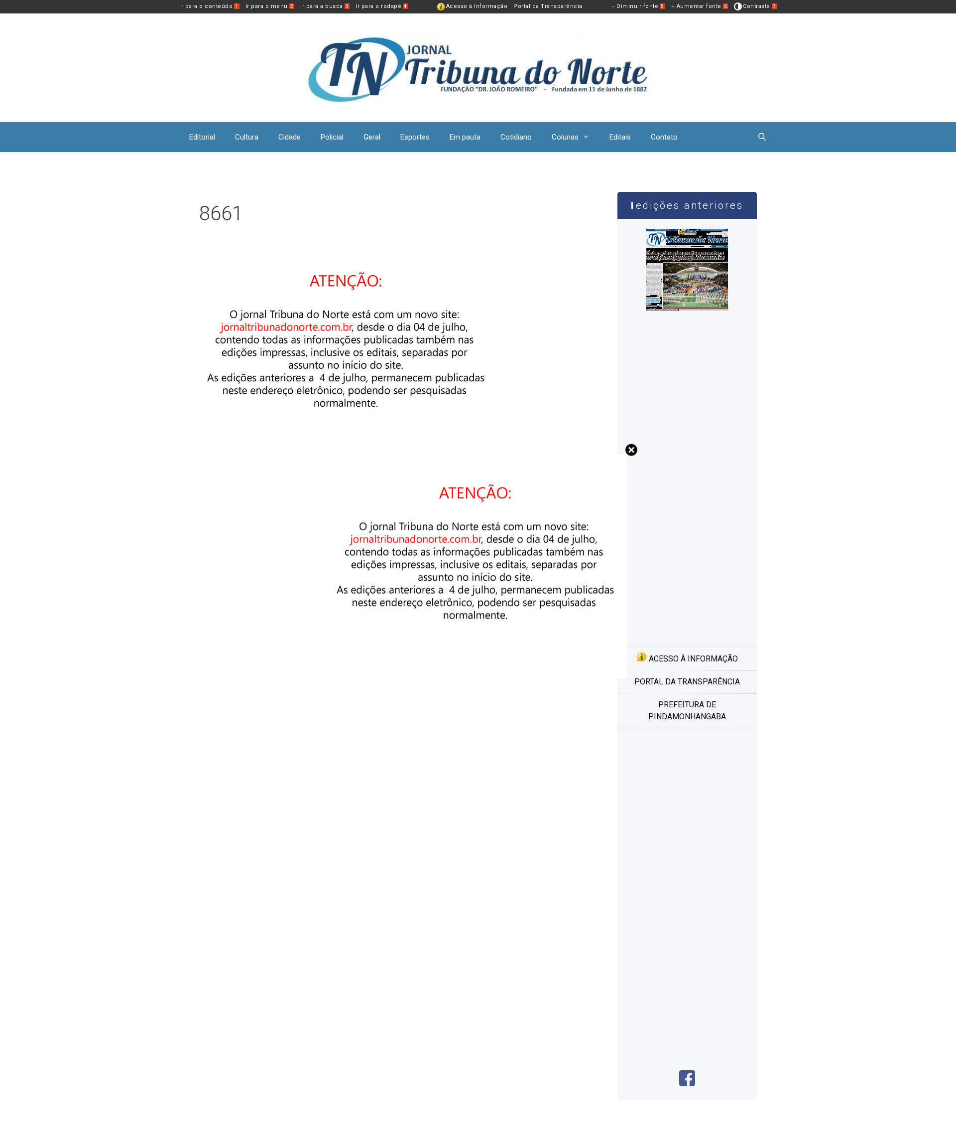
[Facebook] (687, 1083)
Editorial (202, 137)
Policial (332, 137)
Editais (620, 137)
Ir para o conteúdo (209, 6)
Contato (664, 137)
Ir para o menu (269, 6)
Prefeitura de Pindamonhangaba (687, 710)
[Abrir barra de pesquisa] (762, 137)
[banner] (478, 675)
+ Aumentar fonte (699, 6)
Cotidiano (516, 137)
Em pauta (465, 137)
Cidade (289, 137)
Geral (371, 137)
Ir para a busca (324, 6)
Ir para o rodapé (381, 6)
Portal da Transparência (548, 6)
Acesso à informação (692, 658)
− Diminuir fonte (637, 6)
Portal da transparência (687, 681)
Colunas (565, 137)
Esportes (415, 137)
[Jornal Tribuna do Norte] (478, 67)
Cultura (246, 137)
